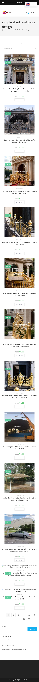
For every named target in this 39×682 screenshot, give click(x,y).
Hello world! (5, 640)
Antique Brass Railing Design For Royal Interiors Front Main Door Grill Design (19, 90)
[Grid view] (17, 43)
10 (24, 619)
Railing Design (19, 86)
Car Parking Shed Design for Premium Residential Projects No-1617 (19, 598)
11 (29, 619)
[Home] (2, 30)
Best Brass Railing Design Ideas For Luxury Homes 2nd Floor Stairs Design (19, 192)
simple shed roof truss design (21, 30)
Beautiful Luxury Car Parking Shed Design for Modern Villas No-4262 (19, 141)
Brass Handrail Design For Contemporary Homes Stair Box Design (19, 294)
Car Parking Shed (19, 444)
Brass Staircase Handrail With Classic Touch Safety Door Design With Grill (19, 397)
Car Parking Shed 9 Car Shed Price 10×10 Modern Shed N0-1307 (19, 448)
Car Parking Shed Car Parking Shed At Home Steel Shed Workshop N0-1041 (19, 499)
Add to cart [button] (19, 100)
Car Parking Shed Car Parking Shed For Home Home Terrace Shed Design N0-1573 (19, 550)
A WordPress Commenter (9, 649)
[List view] (21, 43)
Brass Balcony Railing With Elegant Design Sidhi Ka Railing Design (19, 243)
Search (4, 626)
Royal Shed (19, 137)
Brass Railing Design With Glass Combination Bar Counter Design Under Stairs (19, 346)
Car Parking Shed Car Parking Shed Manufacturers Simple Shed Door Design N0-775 (19, 574)
